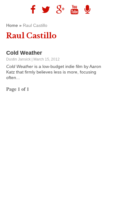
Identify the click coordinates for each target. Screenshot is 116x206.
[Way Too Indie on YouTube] (72, 10)
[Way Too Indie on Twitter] (43, 10)
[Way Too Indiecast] (85, 10)
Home (12, 25)
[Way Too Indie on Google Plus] (58, 10)
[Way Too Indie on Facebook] (31, 10)
